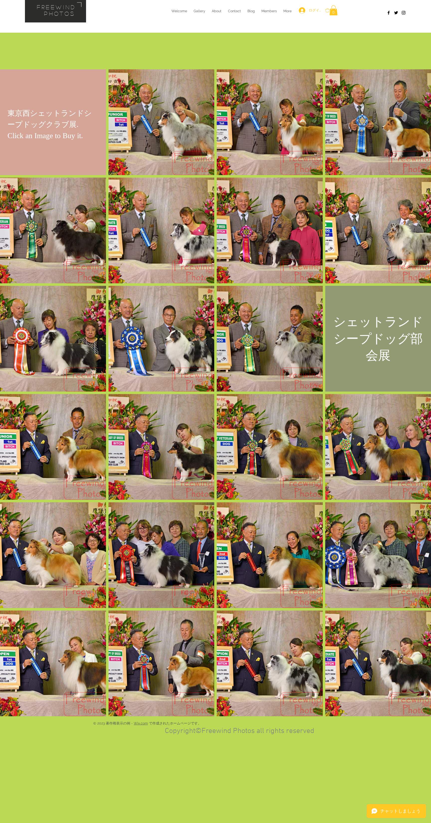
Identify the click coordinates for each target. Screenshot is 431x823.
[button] (333, 10)
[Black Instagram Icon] (403, 12)
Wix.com (141, 723)
